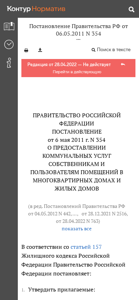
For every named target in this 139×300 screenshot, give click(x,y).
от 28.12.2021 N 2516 (104, 213)
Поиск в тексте (113, 50)
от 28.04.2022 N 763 (77, 221)
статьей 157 (86, 246)
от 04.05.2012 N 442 (49, 213)
